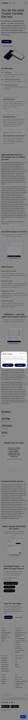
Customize (23, 353)
